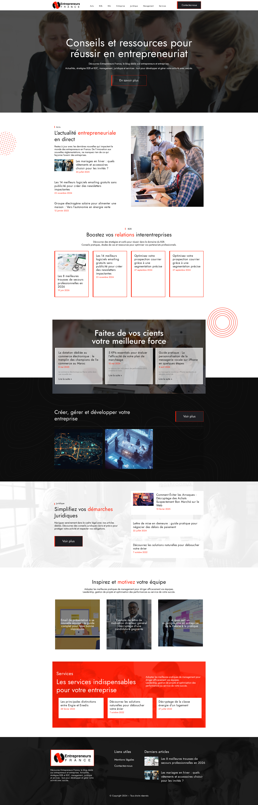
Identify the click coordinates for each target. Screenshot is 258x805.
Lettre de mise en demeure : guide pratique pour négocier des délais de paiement (165, 525)
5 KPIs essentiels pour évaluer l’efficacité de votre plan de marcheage (128, 356)
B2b (100, 6)
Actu (92, 6)
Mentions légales (124, 760)
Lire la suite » (65, 379)
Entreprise (120, 6)
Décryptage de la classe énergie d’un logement (174, 703)
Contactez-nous (123, 766)
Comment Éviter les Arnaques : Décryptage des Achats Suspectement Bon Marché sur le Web (177, 500)
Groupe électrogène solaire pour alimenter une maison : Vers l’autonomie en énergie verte (85, 205)
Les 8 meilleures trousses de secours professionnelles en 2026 (70, 281)
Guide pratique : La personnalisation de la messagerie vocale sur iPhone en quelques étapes (178, 357)
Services (162, 6)
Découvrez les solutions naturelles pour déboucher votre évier (166, 547)
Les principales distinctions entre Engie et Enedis (78, 703)
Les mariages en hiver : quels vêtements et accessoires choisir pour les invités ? (95, 164)
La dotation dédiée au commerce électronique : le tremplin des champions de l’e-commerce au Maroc (78, 357)
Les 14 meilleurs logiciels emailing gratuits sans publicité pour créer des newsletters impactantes (85, 185)
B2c (109, 6)
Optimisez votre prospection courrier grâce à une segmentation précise (148, 261)
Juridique (134, 6)
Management (148, 6)
